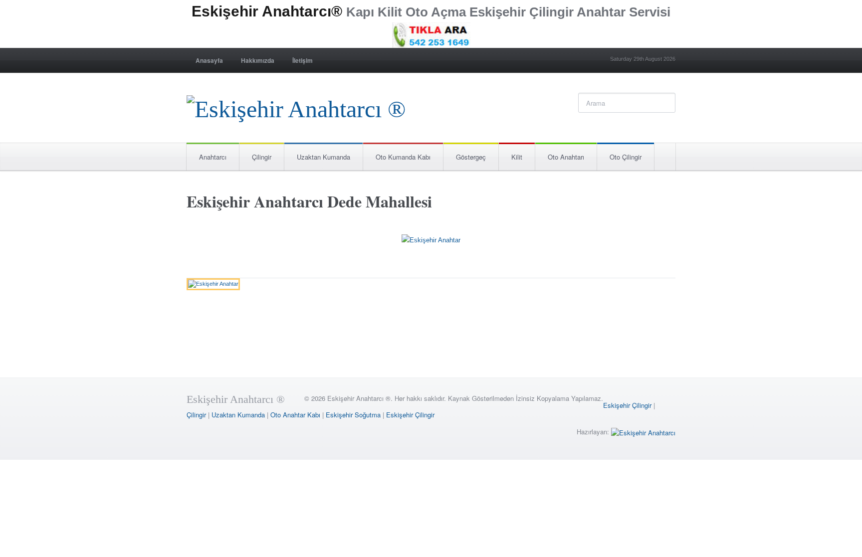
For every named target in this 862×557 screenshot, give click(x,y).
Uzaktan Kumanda (323, 157)
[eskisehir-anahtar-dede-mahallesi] (431, 242)
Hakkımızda (257, 60)
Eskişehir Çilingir (627, 405)
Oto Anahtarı (566, 157)
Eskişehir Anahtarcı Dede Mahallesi (309, 201)
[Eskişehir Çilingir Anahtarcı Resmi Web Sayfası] (296, 106)
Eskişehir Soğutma (353, 414)
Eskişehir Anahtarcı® (267, 11)
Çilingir (261, 157)
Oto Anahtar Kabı (295, 414)
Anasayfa (209, 60)
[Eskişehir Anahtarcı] (643, 431)
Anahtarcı (212, 157)
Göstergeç (471, 157)
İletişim (302, 60)
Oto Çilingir (626, 157)
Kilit (516, 157)
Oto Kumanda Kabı (403, 157)
